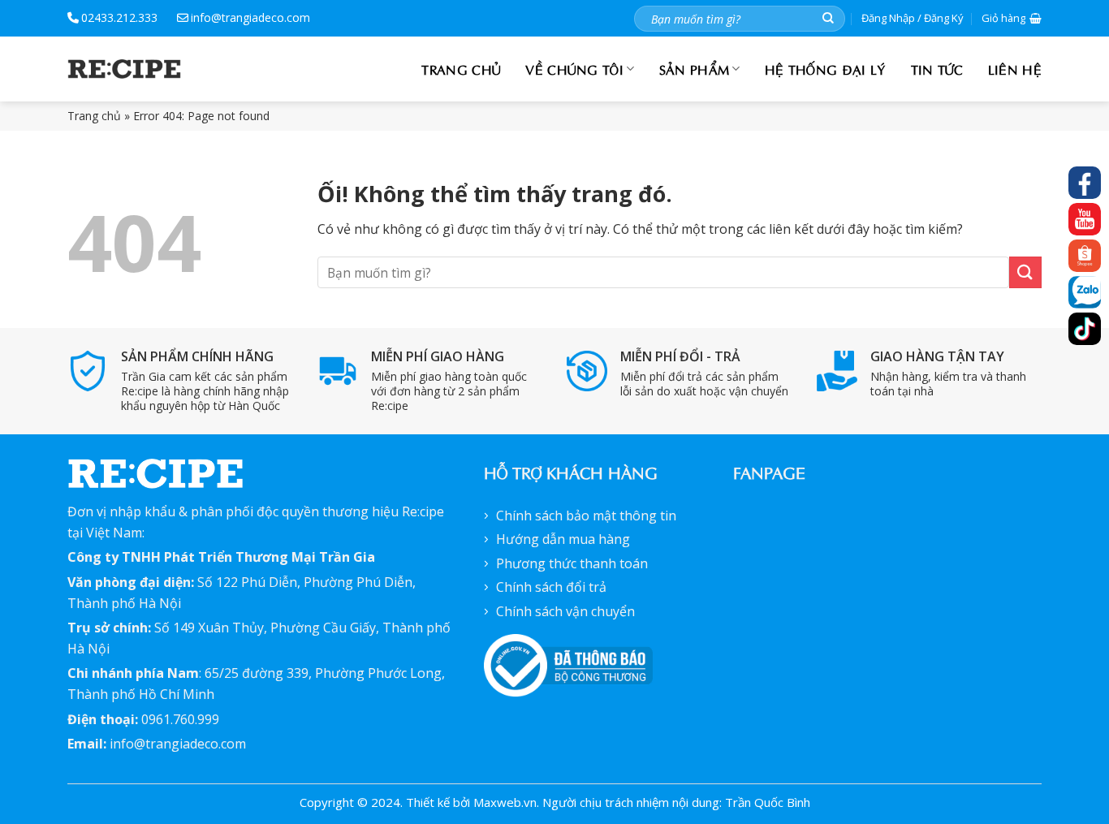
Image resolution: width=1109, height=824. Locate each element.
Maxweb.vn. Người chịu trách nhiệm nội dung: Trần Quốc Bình (641, 802)
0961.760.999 (180, 719)
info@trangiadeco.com (250, 17)
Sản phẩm (694, 68)
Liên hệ (1015, 68)
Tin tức (937, 68)
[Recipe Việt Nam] (124, 69)
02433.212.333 (119, 17)
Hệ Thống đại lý (826, 68)
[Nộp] (828, 18)
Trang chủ (461, 68)
